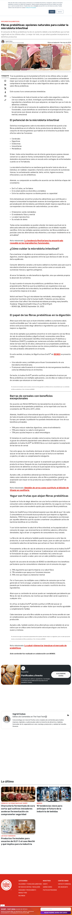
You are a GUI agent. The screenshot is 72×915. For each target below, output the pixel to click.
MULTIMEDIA (22, 895)
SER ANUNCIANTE (63, 887)
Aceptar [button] (52, 11)
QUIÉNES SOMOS (47, 887)
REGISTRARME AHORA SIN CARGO (55, 912)
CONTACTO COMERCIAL (64, 884)
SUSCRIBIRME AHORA (61, 675)
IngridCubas (8, 41)
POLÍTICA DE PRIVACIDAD (50, 890)
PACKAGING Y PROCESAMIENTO (27, 890)
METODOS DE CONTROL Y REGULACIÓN (29, 887)
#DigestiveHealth (25, 304)
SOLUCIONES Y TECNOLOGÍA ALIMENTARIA (30, 884)
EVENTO (45, 884)
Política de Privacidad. (31, 7)
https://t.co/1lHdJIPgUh (42, 304)
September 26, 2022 (36, 306)
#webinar (13, 304)
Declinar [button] (60, 11)
